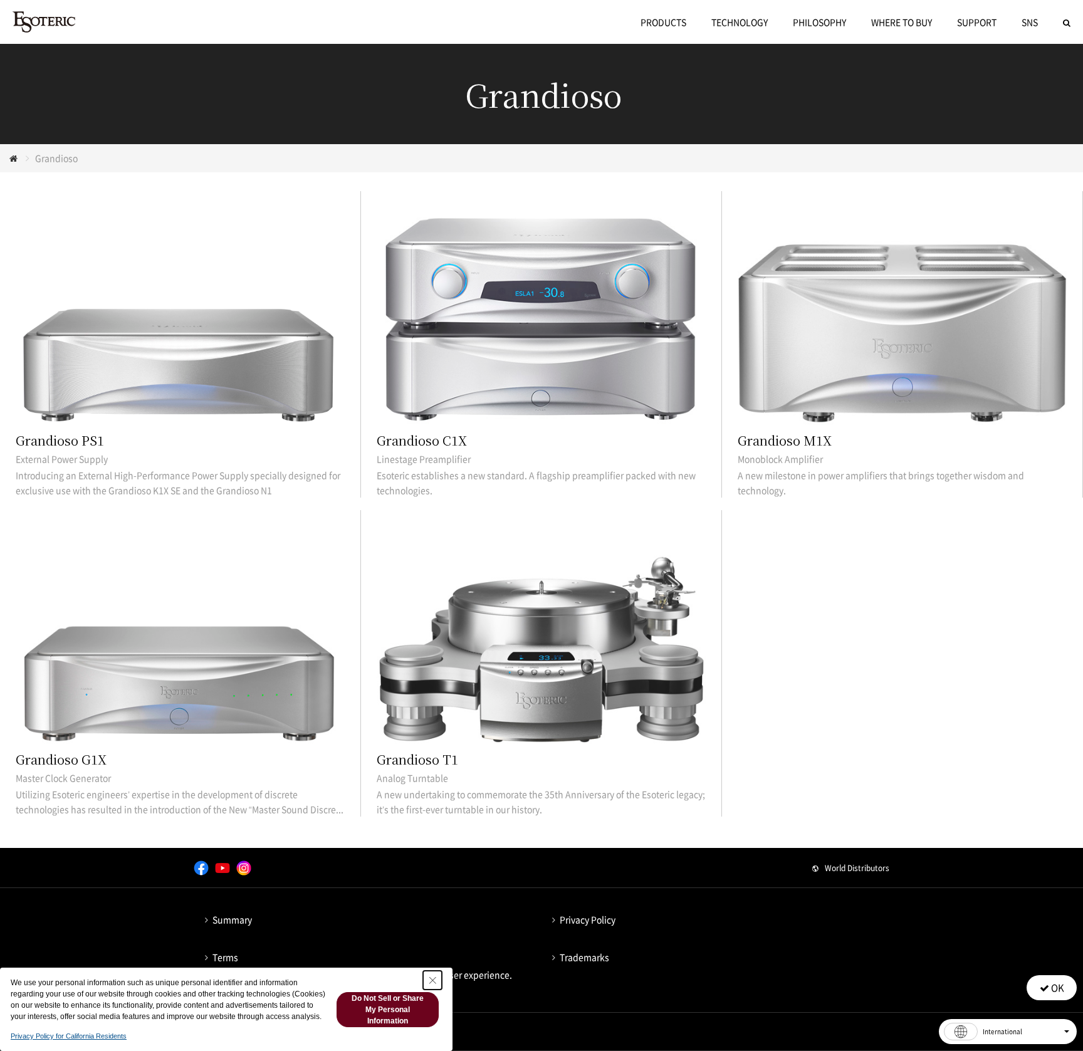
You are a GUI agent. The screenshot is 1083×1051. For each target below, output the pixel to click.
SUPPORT (977, 22)
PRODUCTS (663, 22)
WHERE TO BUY (901, 22)
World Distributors (857, 868)
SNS (1030, 22)
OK (1056, 988)
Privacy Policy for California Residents (69, 1036)
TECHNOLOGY (739, 22)
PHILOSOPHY (819, 22)
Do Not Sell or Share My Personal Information (388, 1009)
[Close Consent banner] (432, 980)
